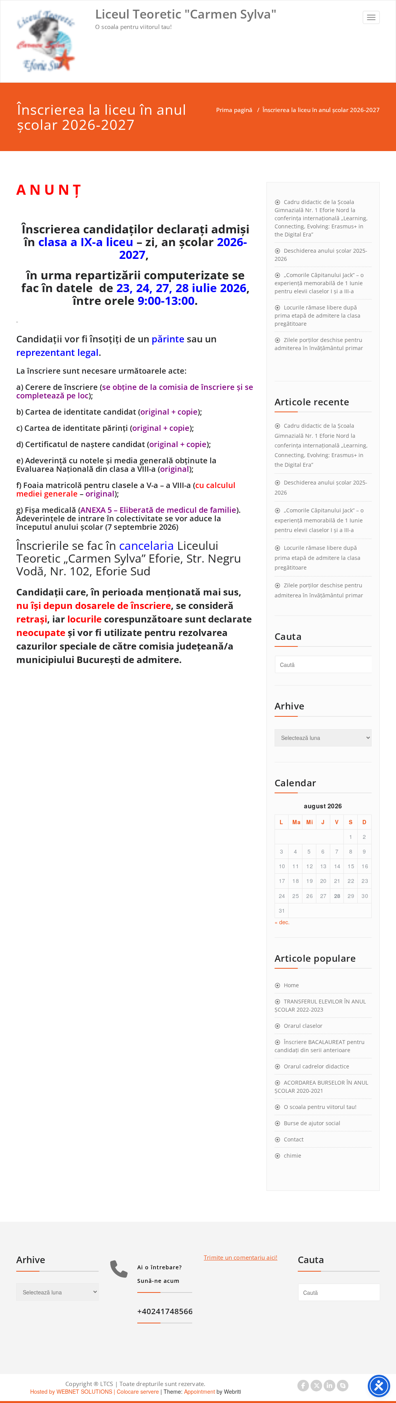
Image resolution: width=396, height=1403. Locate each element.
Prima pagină (234, 110)
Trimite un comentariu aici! (240, 1257)
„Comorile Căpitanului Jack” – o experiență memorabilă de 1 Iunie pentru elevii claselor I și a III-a (319, 283)
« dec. (282, 922)
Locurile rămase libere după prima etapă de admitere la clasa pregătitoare (317, 315)
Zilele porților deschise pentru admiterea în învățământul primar (319, 344)
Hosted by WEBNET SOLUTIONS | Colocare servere (94, 1391)
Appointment (199, 1391)
